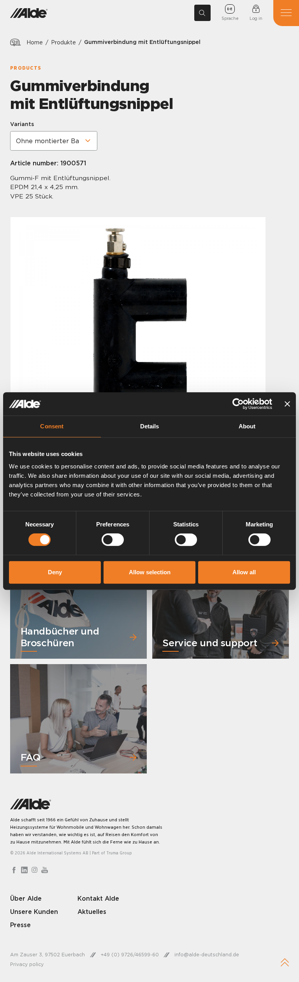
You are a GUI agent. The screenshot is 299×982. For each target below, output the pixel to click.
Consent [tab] (51, 426)
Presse (20, 925)
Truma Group (119, 853)
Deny (55, 572)
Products (25, 68)
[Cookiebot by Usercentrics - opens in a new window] (238, 404)
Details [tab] (149, 426)
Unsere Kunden (34, 911)
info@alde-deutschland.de (206, 954)
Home (34, 42)
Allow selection (150, 572)
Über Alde (26, 898)
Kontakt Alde (98, 898)
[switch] (113, 539)
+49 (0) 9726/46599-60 (130, 954)
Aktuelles (91, 911)
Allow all (244, 572)
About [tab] (247, 426)
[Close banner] (287, 404)
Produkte (63, 42)
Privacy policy (27, 964)
